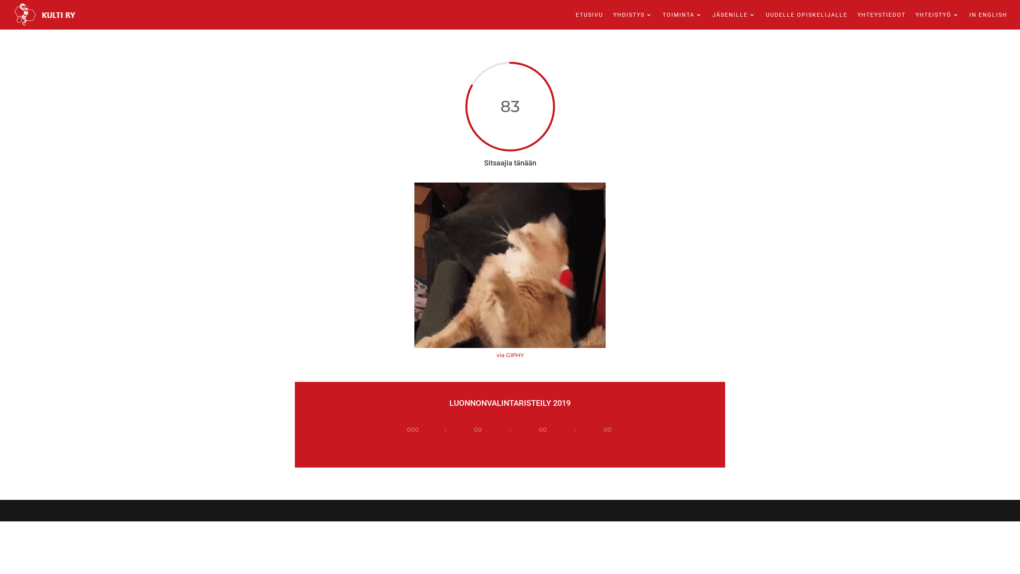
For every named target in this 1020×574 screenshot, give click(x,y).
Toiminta (678, 15)
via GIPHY (510, 355)
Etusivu (589, 15)
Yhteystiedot (881, 15)
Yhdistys (629, 15)
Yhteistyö (933, 15)
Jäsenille (730, 15)
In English (988, 15)
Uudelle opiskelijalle (806, 15)
